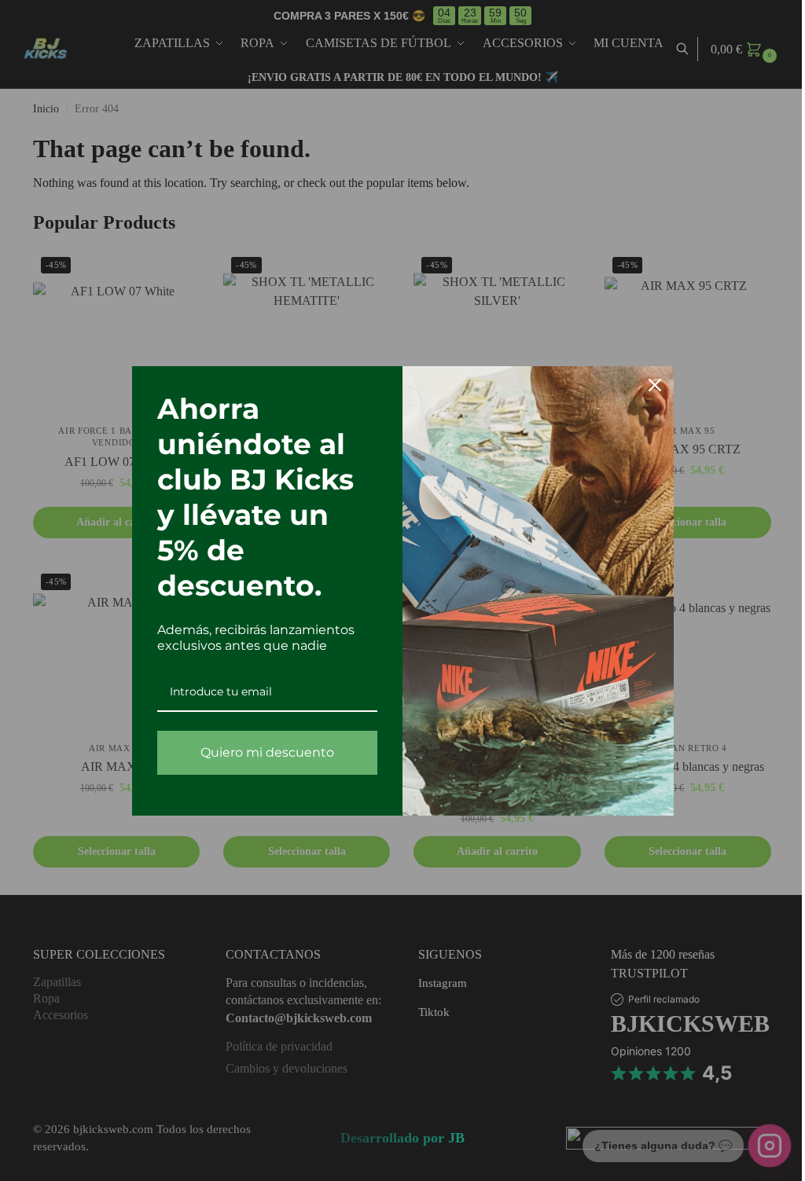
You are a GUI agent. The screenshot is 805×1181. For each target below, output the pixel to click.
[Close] (648, 385)
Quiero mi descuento (261, 752)
